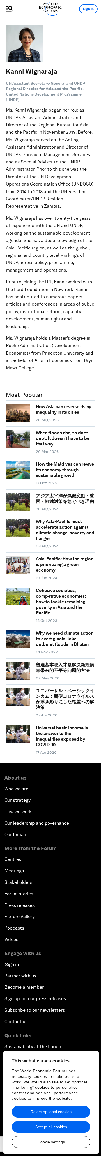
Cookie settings (51, 1142)
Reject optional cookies (51, 1111)
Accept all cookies (51, 1127)
